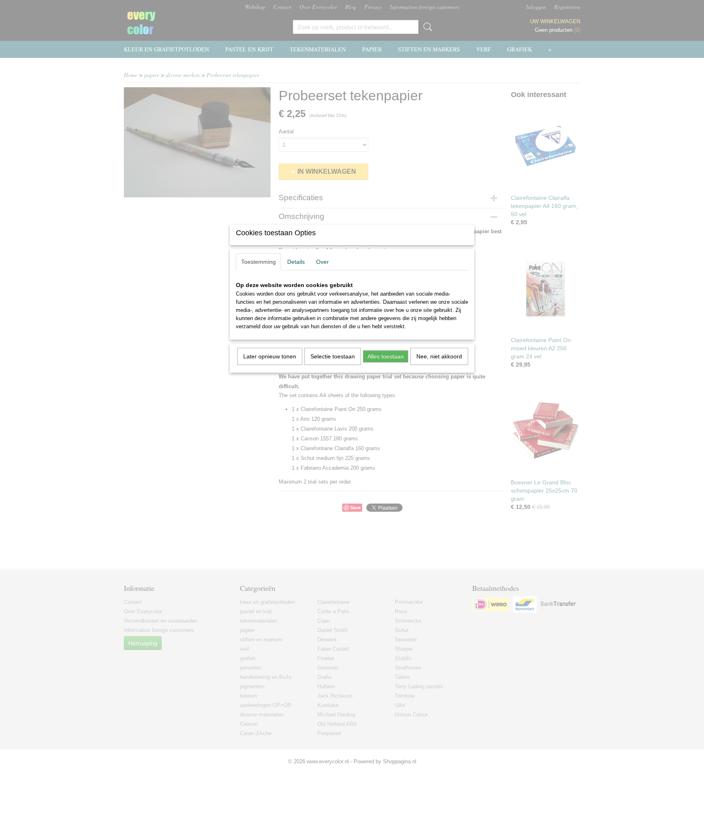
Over (322, 262)
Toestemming (258, 262)
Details (296, 262)
